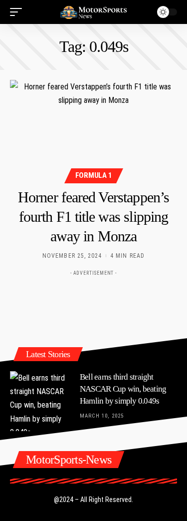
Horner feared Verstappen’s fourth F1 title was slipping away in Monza (93, 216)
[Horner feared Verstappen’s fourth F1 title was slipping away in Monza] (93, 130)
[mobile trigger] (18, 12)
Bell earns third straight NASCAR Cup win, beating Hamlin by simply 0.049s (123, 389)
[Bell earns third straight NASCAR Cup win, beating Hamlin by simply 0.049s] (40, 401)
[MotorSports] (93, 12)
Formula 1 (93, 175)
